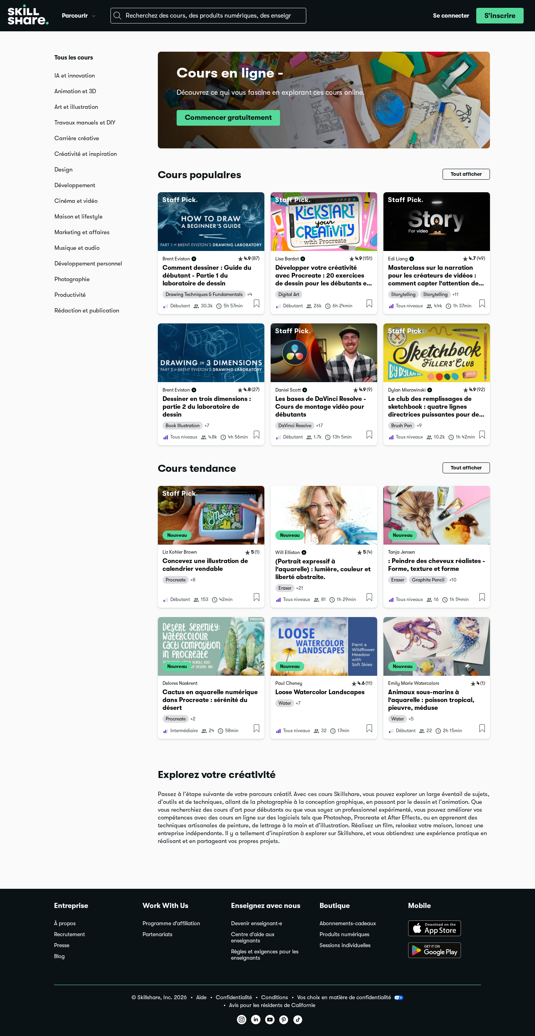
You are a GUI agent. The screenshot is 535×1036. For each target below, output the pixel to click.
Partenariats (157, 934)
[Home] (28, 15)
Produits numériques (344, 934)
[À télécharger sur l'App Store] (444, 929)
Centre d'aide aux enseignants (253, 937)
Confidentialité (234, 997)
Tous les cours (73, 57)
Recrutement (69, 934)
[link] (211, 253)
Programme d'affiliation (171, 923)
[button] (94, 15)
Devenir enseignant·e (256, 923)
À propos (65, 923)
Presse (61, 945)
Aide (201, 997)
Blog (59, 956)
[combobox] (208, 15)
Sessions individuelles (345, 945)
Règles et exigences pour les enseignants (264, 955)
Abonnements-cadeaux (348, 923)
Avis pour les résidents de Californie (272, 1005)
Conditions (274, 997)
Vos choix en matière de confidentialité (344, 997)
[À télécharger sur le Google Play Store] (444, 951)
